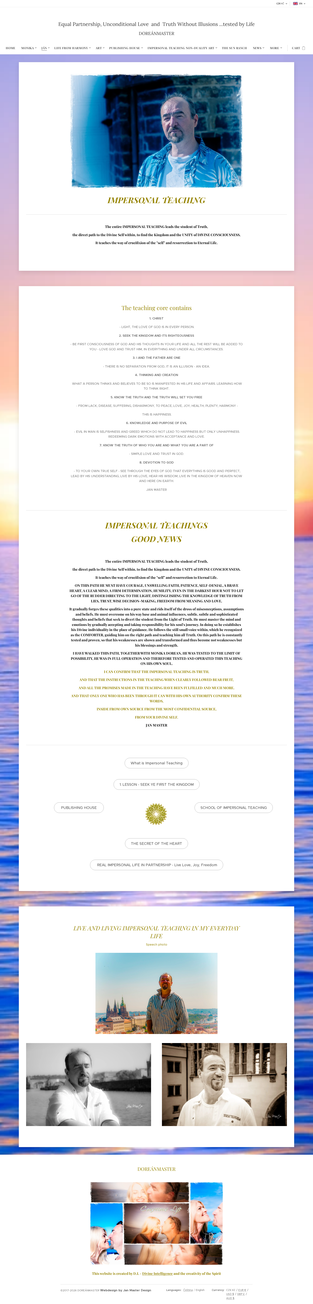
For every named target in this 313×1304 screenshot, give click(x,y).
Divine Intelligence (157, 1273)
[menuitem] (12, 48)
